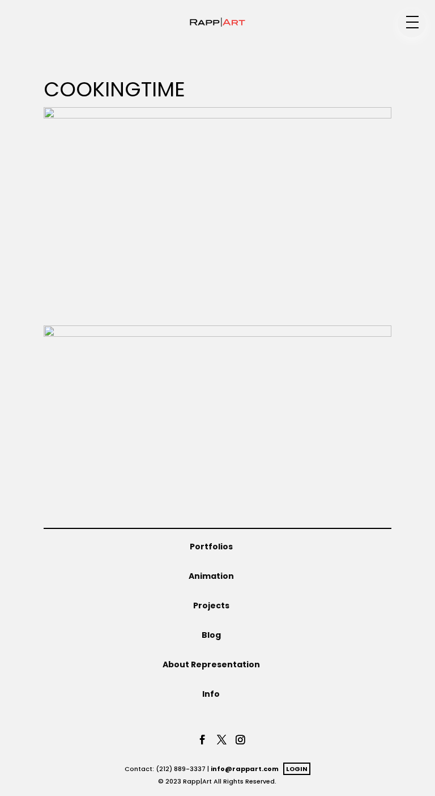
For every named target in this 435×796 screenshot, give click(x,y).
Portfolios (211, 546)
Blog (211, 635)
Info (211, 694)
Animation (211, 576)
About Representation (211, 664)
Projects (211, 605)
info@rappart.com (245, 768)
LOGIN (297, 768)
